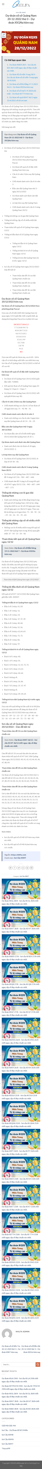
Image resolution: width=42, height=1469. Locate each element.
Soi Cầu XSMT (21, 12)
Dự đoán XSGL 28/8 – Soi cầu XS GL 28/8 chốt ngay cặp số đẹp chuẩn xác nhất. (20, 1395)
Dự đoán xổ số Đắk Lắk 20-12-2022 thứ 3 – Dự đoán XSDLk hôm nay (30, 1349)
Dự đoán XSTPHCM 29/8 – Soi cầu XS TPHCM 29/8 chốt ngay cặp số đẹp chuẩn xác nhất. (21, 1387)
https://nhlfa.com (18, 855)
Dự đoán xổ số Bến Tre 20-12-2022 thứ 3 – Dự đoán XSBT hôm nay (11, 1349)
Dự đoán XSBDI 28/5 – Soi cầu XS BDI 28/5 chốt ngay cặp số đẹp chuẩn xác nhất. (22, 68)
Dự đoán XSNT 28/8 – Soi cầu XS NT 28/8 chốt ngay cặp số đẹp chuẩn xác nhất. (20, 1402)
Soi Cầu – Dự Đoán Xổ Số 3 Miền (15, 1430)
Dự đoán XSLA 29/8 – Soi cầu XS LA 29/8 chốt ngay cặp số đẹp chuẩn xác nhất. (20, 1380)
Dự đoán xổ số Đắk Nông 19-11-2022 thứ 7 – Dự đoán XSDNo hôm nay (20, 551)
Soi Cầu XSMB (7, 1435)
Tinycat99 (6, 1448)
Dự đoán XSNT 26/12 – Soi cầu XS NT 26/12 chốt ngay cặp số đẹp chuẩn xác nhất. (21, 743)
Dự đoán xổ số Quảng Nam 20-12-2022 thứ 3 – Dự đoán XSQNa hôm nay (20, 137)
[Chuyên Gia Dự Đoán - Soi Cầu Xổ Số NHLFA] (21, 4)
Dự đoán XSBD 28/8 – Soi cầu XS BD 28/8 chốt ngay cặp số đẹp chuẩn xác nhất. (20, 1410)
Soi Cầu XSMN (8, 1439)
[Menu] (3, 4)
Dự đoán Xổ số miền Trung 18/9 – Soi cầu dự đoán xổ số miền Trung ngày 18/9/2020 (22, 77)
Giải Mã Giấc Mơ (9, 1425)
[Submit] (38, 1364)
